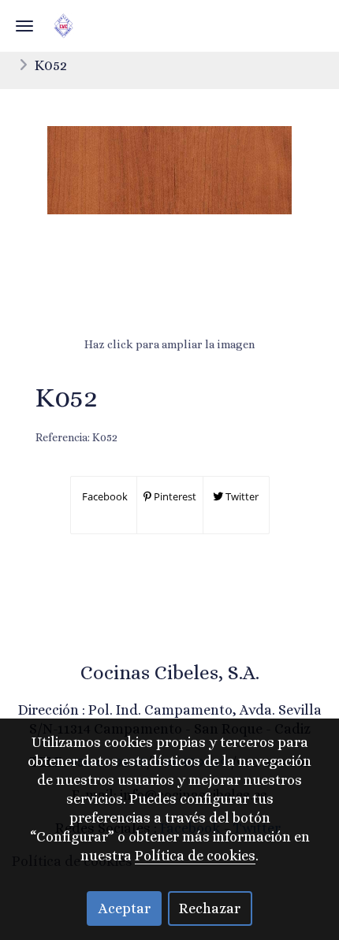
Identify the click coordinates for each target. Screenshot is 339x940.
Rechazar (209, 908)
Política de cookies (195, 856)
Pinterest (173, 496)
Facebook (104, 496)
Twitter (241, 496)
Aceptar (125, 908)
